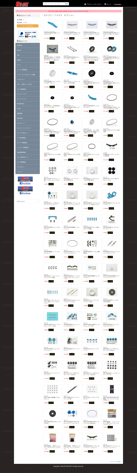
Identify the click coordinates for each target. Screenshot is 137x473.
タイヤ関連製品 (21, 162)
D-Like (19, 108)
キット (19, 65)
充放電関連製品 (21, 152)
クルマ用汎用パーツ (23, 157)
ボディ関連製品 (21, 89)
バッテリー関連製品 (23, 147)
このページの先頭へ (116, 461)
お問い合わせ (21, 201)
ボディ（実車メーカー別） (25, 84)
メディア (19, 172)
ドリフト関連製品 (22, 70)
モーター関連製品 (22, 142)
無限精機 (19, 113)
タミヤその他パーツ (23, 133)
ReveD (19, 50)
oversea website (77, 11)
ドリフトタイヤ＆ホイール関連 (26, 74)
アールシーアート (22, 94)
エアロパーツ (21, 79)
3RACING (20, 118)
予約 (18, 55)
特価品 (19, 60)
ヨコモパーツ (21, 123)
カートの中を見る (27, 26)
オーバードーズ (21, 99)
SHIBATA (19, 45)
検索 (66, 4)
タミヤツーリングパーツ (24, 128)
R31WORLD (20, 104)
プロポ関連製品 (21, 138)
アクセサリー (21, 167)
